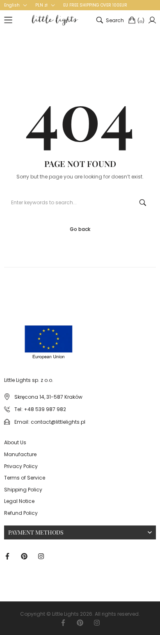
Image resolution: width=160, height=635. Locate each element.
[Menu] (8, 20)
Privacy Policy (21, 466)
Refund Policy (21, 512)
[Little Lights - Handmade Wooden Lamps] (21, 334)
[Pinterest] (24, 555)
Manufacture (20, 454)
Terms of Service (24, 477)
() (140, 20)
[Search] (142, 203)
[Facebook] (7, 555)
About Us (15, 442)
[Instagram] (41, 555)
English (12, 5)
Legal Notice (19, 501)
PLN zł (41, 5)
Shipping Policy (23, 489)
